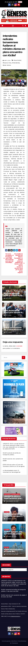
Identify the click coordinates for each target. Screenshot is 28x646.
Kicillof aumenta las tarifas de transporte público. (13, 516)
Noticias (6, 547)
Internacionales (16, 494)
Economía (6, 529)
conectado (19, 346)
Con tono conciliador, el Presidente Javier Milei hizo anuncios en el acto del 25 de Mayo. (9, 258)
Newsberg (23, 641)
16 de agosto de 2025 (11, 554)
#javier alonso (7, 65)
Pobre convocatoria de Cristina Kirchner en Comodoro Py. (13, 329)
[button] (22, 25)
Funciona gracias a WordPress (9, 641)
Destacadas (7, 494)
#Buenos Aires (7, 63)
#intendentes (16, 63)
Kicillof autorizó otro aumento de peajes (13, 533)
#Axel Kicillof (17, 60)
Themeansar (15, 643)
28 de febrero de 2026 (11, 501)
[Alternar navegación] (13, 26)
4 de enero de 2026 (10, 518)
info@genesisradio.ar (15, 616)
